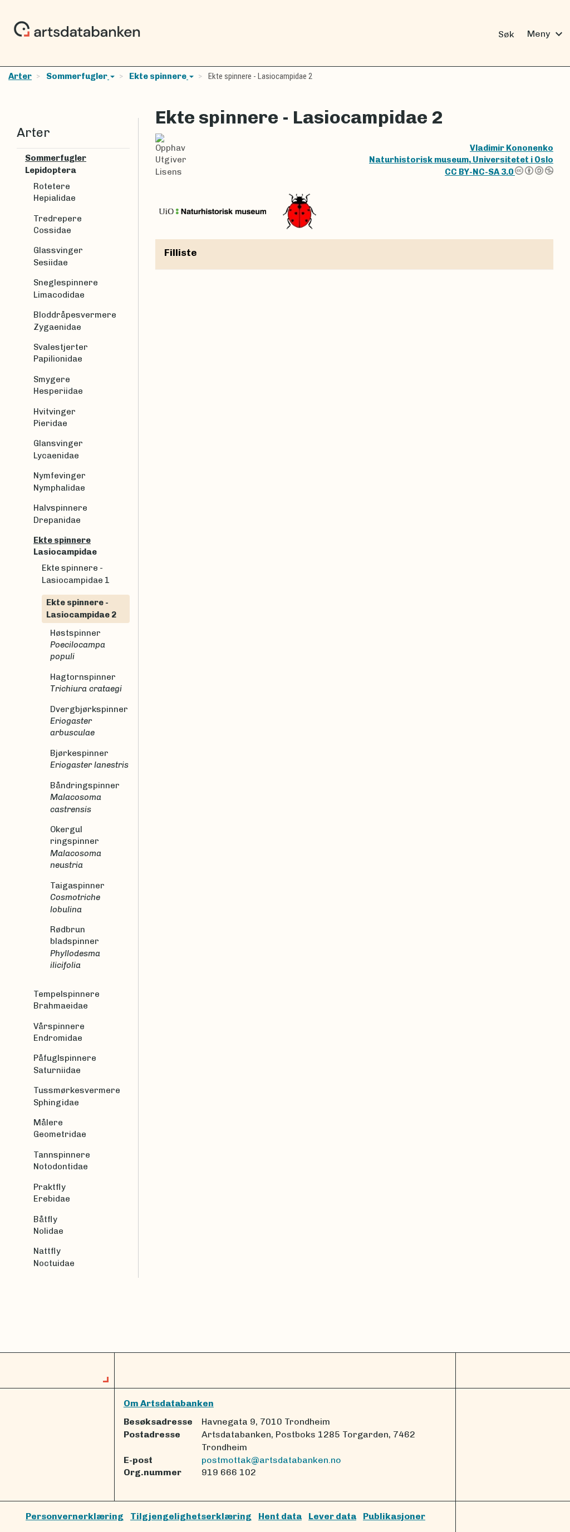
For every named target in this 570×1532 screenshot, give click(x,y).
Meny (546, 34)
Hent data (280, 1516)
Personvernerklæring (75, 1516)
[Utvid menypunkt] (125, 158)
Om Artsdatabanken (169, 1403)
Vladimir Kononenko (511, 148)
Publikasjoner (394, 1516)
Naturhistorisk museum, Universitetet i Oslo (461, 160)
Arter (20, 76)
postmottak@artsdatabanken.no (271, 1460)
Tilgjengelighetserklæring (191, 1516)
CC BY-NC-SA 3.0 (480, 172)
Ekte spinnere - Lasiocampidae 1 (76, 574)
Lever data (332, 1516)
